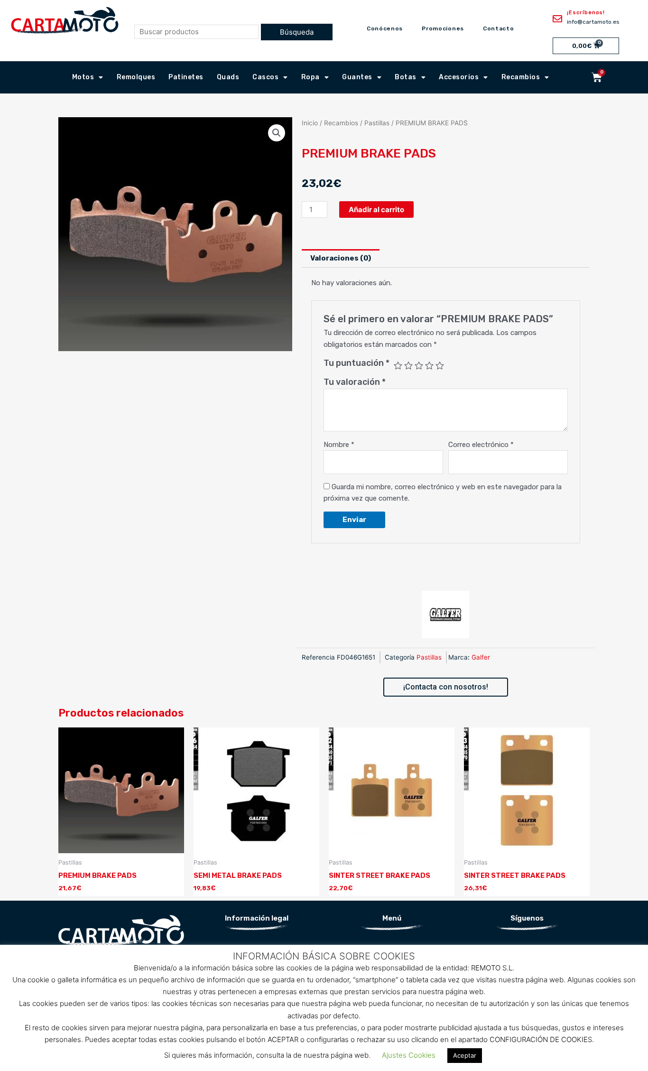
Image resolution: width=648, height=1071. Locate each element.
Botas (406, 77)
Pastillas (376, 123)
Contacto (498, 28)
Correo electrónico (481, 444)
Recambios (520, 77)
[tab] (341, 258)
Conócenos (385, 28)
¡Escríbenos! (586, 12)
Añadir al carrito (376, 209)
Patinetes (186, 77)
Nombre (339, 444)
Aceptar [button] (464, 1055)
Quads (228, 77)
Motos (83, 77)
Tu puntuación (356, 363)
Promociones (443, 28)
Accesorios (459, 77)
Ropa (310, 77)
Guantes (357, 77)
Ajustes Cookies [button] (408, 1055)
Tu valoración (355, 382)
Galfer (481, 657)
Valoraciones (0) (340, 258)
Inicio (310, 123)
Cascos (265, 77)
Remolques (136, 77)
